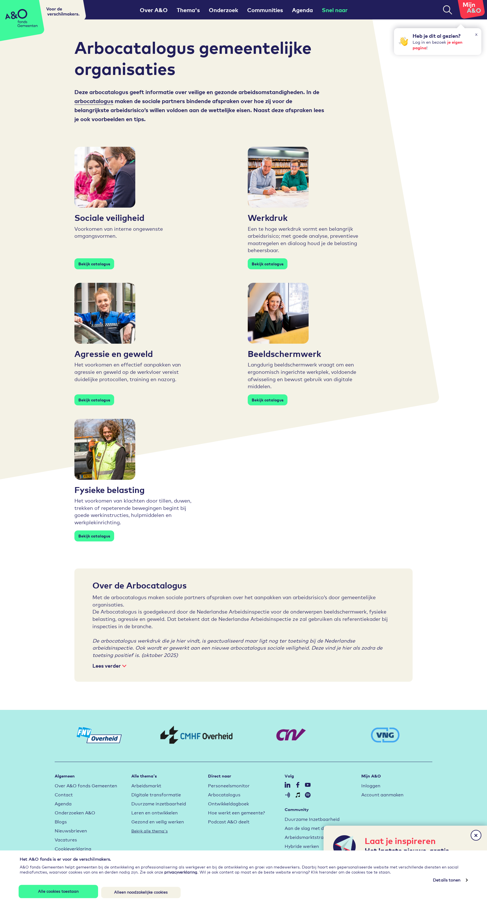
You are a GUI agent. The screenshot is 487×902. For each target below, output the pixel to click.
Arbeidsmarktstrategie (310, 837)
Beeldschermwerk (284, 353)
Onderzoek (223, 10)
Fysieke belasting (109, 489)
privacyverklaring (180, 871)
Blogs (61, 821)
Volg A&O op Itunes (297, 795)
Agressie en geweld (113, 353)
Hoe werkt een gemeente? (236, 812)
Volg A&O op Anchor (287, 795)
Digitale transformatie (156, 794)
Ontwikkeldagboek (228, 803)
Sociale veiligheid (109, 217)
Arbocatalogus (224, 794)
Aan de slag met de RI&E (311, 828)
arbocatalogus (93, 101)
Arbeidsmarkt (146, 785)
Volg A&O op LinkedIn (287, 785)
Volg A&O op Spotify (308, 795)
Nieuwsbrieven (71, 830)
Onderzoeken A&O (75, 812)
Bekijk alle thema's (149, 830)
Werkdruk (267, 217)
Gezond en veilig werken (157, 821)
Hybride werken (302, 846)
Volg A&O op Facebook (297, 785)
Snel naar (334, 10)
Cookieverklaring (73, 848)
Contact (64, 794)
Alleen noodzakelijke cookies (141, 892)
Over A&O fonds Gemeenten (86, 785)
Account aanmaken (382, 794)
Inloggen (370, 785)
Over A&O (154, 10)
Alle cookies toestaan (58, 891)
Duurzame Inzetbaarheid (312, 819)
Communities (265, 10)
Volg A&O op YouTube (308, 785)
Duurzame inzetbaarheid (158, 803)
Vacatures (66, 839)
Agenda (302, 10)
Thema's (188, 10)
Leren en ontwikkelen (154, 812)
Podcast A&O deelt (228, 821)
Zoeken (447, 10)
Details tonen (447, 880)
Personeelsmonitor (229, 785)
